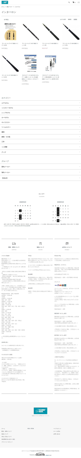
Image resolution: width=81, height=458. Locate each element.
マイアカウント (57, 428)
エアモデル (5, 103)
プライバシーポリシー (7, 442)
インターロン (17, 6)
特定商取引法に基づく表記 (8, 439)
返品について (5, 434)
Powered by (32, 454)
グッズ (4, 152)
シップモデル (6, 113)
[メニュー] (78, 2)
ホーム (3, 6)
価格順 (69, 19)
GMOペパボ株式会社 (45, 450)
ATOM (32, 428)
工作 (3, 141)
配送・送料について (7, 431)
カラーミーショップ (26, 450)
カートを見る (56, 431)
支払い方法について (7, 436)
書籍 (3, 132)
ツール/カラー (6, 127)
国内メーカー (9, 6)
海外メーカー (6, 172)
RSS (29, 428)
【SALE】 (5, 178)
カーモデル (5, 117)
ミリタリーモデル (7, 108)
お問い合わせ (56, 434)
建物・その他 (6, 137)
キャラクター (6, 122)
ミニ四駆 (4, 147)
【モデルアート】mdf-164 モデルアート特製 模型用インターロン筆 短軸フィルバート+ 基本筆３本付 (50, 77)
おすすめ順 (63, 19)
